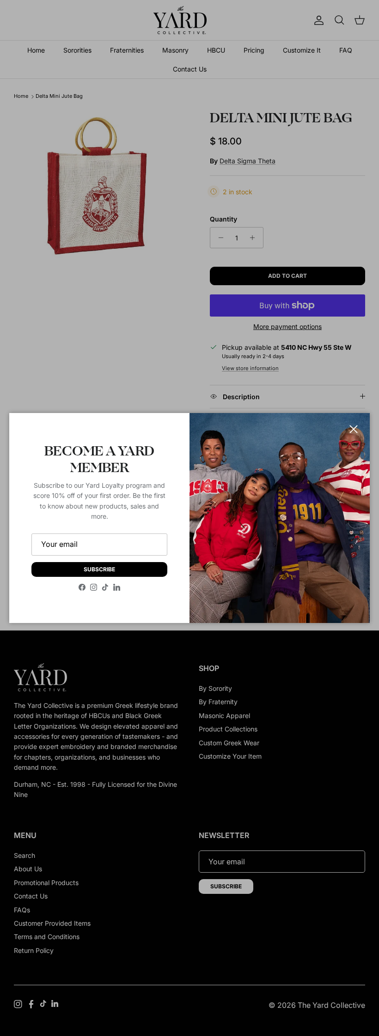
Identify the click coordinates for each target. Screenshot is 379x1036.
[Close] (354, 429)
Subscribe (99, 569)
